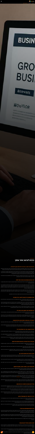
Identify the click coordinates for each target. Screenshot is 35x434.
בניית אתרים (18, 376)
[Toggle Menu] (1, 1)
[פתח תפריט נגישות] (33, 432)
